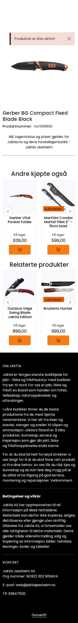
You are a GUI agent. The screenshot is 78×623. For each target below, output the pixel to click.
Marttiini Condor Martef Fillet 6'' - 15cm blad (58, 222)
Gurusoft (39, 614)
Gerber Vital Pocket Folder (20, 220)
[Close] (69, 39)
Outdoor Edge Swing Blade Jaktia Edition (20, 312)
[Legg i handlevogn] (20, 250)
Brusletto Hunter (58, 308)
